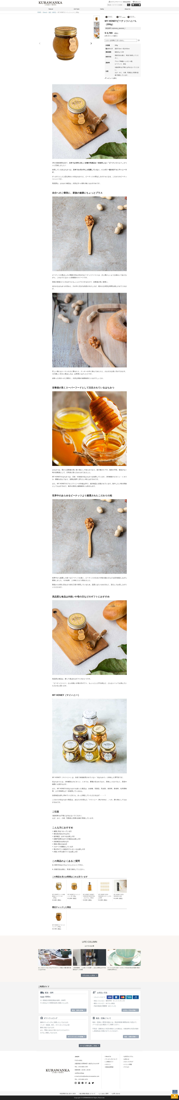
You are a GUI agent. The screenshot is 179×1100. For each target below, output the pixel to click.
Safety (102, 9)
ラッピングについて (111, 1059)
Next (91, 43)
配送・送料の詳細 (77, 1010)
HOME (39, 12)
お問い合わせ (116, 1093)
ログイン (108, 1064)
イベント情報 (128, 1064)
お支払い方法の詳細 (129, 1010)
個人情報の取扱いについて (87, 1093)
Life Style (76, 9)
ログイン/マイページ (116, 2)
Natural (51, 9)
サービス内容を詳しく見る (88, 1045)
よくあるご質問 (103, 1093)
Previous (40, 43)
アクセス (126, 1067)
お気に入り (138, 2)
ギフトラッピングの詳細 (75, 1036)
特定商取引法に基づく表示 (68, 1093)
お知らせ (126, 1059)
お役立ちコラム (128, 1056)
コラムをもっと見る (88, 975)
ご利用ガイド (109, 1061)
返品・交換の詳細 (130, 1036)
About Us (127, 9)
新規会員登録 (126, 1)
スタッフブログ (128, 1061)
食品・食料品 (52, 12)
